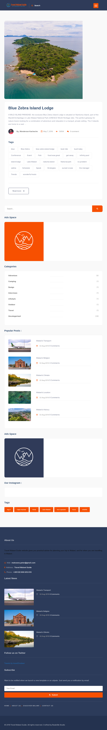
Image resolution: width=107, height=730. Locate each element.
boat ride (64, 149)
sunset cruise (67, 168)
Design (11, 287)
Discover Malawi (31, 705)
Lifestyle (12, 299)
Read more (17, 191)
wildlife (84, 509)
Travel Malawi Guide (23, 567)
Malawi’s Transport (43, 341)
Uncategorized (14, 316)
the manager (84, 168)
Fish (39, 155)
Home (6, 705)
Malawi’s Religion (43, 358)
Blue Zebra (25, 149)
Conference (16, 155)
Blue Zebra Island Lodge (31, 108)
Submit (54, 695)
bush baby (78, 149)
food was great (54, 155)
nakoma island (48, 162)
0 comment (74, 131)
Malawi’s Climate (43, 375)
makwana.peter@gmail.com (23, 563)
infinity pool (84, 155)
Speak (38, 168)
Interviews (12, 293)
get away (69, 155)
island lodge (16, 162)
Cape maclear (21, 509)
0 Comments (54, 346)
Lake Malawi (32, 162)
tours (74, 509)
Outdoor (11, 304)
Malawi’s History (42, 410)
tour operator (61, 509)
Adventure (12, 275)
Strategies (51, 168)
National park (66, 162)
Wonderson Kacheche (29, 131)
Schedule (26, 168)
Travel (11, 310)
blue (13, 149)
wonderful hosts (29, 174)
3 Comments (54, 363)
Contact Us (47, 705)
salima (13, 168)
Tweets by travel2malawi (14, 663)
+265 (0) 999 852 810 (22, 572)
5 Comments (54, 380)
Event (29, 155)
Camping (12, 281)
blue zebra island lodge (45, 149)
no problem (82, 162)
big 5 (9, 509)
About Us (16, 705)
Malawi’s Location (43, 392)
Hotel (34, 509)
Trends (14, 174)
